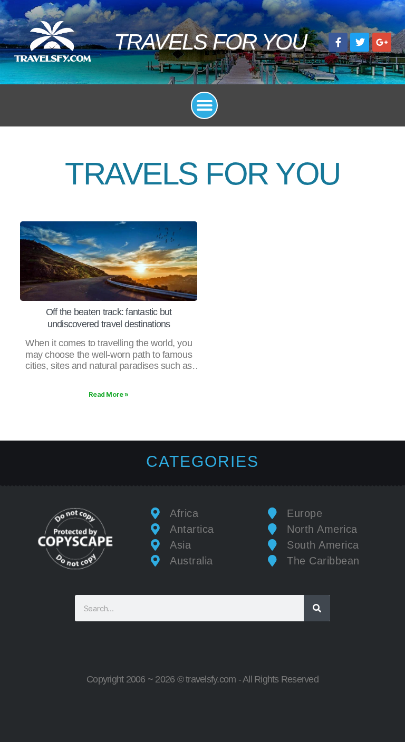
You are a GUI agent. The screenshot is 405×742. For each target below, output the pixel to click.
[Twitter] (359, 42)
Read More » (109, 394)
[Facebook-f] (338, 42)
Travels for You (210, 42)
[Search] (317, 608)
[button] (204, 105)
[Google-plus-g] (381, 42)
